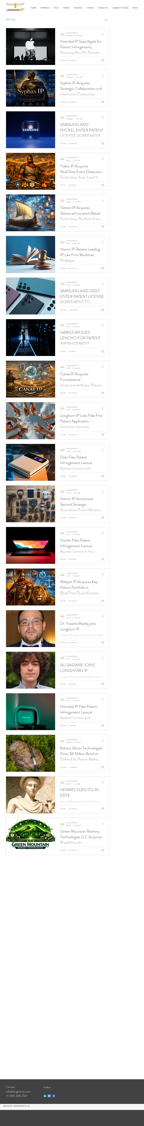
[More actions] (103, 34)
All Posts (10, 19)
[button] (105, 19)
